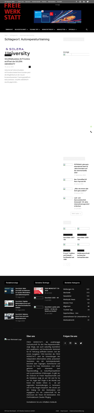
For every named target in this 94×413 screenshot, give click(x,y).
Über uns (21, 1)
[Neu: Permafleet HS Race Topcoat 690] (67, 181)
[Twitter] (87, 1)
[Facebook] (76, 1)
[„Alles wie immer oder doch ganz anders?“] (67, 191)
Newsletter (61, 29)
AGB (57, 411)
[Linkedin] (84, 1)
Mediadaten (51, 1)
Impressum (64, 411)
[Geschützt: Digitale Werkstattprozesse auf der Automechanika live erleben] (9, 303)
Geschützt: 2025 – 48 (52, 298)
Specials (72, 29)
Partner (44, 1)
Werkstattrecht (47, 29)
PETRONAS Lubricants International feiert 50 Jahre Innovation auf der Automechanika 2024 (81, 168)
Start (6, 35)
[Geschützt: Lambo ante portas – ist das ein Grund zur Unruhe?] (38, 309)
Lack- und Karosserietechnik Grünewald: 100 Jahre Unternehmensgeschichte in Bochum (82, 202)
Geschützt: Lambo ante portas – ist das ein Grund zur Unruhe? (52, 309)
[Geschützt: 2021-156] (69, 231)
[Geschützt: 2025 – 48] (38, 300)
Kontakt (59, 1)
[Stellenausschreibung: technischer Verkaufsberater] (83, 247)
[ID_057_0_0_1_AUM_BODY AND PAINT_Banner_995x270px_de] (57, 16)
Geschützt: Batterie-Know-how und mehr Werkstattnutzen (22, 316)
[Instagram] (80, 1)
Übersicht (9, 29)
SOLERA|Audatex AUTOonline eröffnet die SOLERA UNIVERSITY (17, 61)
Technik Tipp (34, 29)
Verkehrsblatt (36, 1)
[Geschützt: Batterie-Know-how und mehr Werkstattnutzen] (9, 316)
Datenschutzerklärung (77, 411)
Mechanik (8, 55)
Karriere (27, 1)
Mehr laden (75, 213)
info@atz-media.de (50, 402)
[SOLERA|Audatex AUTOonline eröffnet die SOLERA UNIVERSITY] (18, 49)
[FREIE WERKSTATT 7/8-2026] (38, 290)
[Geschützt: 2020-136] (83, 231)
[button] (86, 30)
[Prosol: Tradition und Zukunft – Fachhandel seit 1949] (69, 247)
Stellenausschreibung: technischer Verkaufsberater (85, 255)
